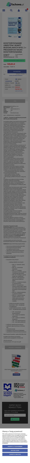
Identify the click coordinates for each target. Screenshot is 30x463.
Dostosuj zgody (15, 450)
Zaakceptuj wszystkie (15, 454)
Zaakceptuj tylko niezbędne (15, 446)
